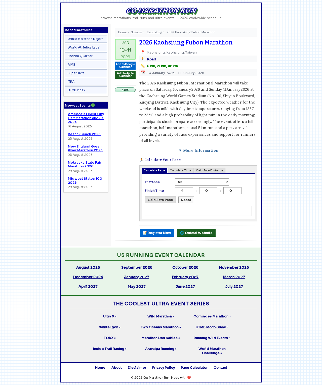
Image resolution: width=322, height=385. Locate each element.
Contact (220, 367)
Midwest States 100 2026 (85, 180)
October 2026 (185, 267)
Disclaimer (137, 367)
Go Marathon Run (161, 10)
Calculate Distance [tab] (209, 170)
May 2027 (137, 286)
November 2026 (234, 267)
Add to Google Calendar (125, 66)
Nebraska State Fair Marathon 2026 (84, 164)
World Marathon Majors (85, 39)
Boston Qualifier (80, 56)
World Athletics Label (84, 47)
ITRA (71, 81)
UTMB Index (76, 90)
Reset (186, 200)
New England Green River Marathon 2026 (85, 148)
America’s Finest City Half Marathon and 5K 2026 (86, 118)
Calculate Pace (160, 200)
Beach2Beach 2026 (84, 134)
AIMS (71, 64)
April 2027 (88, 286)
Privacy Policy (163, 367)
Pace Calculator (194, 367)
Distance (152, 182)
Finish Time (154, 190)
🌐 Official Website (196, 233)
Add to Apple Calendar (125, 75)
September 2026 (136, 267)
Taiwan (136, 32)
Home (122, 32)
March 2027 (234, 277)
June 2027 (185, 286)
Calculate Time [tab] (180, 170)
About (116, 367)
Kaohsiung (154, 32)
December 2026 (88, 277)
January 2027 (136, 277)
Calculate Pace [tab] (154, 170)
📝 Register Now (157, 233)
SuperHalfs (76, 73)
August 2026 (88, 267)
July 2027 (234, 286)
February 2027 (185, 277)
